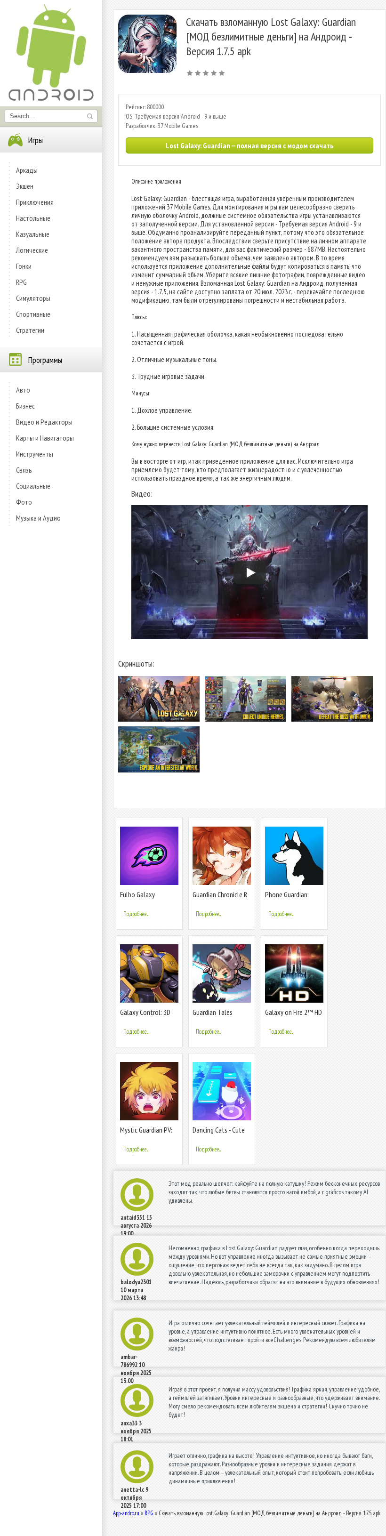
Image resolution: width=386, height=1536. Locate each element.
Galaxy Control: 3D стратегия (145, 1016)
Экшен (24, 186)
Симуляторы (33, 298)
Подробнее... (135, 914)
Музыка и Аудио (38, 518)
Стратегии (30, 330)
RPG (21, 282)
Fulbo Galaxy (137, 894)
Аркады (27, 170)
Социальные (33, 486)
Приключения (35, 202)
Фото (24, 502)
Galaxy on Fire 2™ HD (293, 1012)
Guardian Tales (213, 1012)
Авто (23, 389)
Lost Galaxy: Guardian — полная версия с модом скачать (249, 145)
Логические (32, 250)
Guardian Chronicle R (220, 894)
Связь (24, 469)
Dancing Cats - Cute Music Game (219, 1133)
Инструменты (34, 453)
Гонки (24, 266)
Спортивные (33, 314)
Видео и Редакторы (44, 421)
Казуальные (32, 234)
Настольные (33, 218)
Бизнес (25, 405)
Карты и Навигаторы (45, 437)
